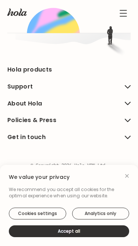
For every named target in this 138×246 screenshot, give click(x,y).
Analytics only (100, 213)
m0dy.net (97, 140)
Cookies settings (37, 213)
